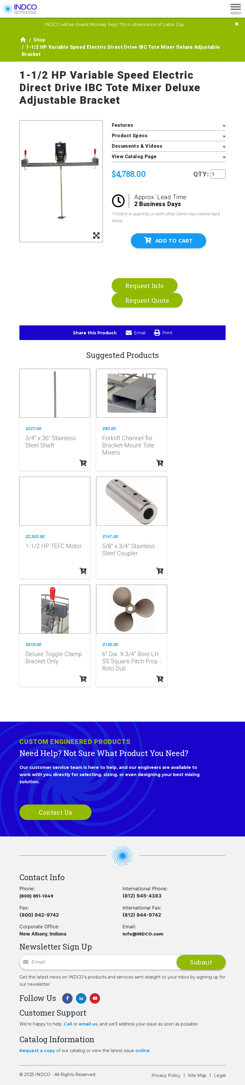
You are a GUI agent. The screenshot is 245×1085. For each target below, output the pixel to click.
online (142, 1050)
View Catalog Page (134, 156)
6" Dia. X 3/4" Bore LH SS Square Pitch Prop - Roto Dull (131, 661)
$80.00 (108, 428)
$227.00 (33, 428)
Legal (220, 1075)
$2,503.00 (34, 536)
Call (68, 1024)
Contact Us (55, 812)
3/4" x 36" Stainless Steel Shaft (50, 442)
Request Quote (147, 300)
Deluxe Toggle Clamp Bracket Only (53, 657)
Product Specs (130, 135)
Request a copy (37, 1050)
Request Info (144, 285)
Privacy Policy (165, 1075)
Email (140, 333)
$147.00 (110, 536)
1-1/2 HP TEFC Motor (53, 546)
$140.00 (110, 644)
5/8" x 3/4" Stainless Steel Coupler (128, 549)
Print (167, 333)
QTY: (201, 174)
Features (122, 125)
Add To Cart (174, 241)
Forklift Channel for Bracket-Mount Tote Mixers (128, 445)
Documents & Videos (137, 146)
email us (88, 1024)
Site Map (197, 1075)
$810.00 (33, 644)
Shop (39, 40)
